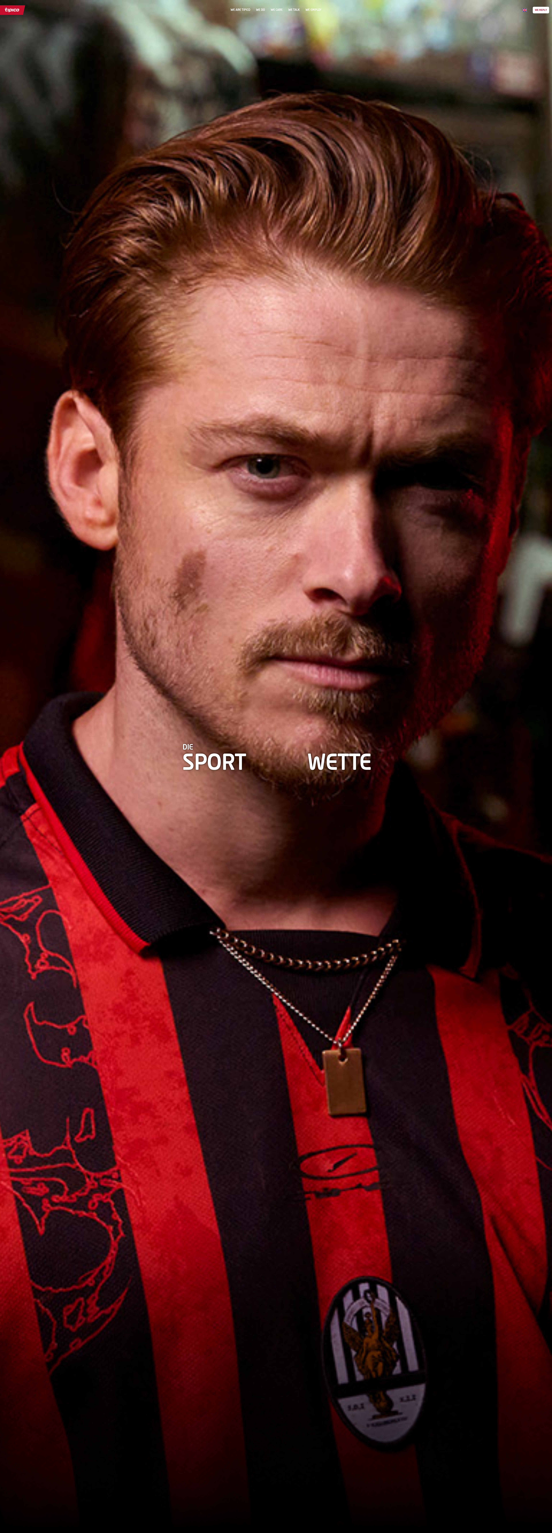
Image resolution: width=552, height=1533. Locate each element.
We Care (276, 10)
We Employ (313, 10)
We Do (260, 10)
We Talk (294, 10)
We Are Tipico (240, 10)
